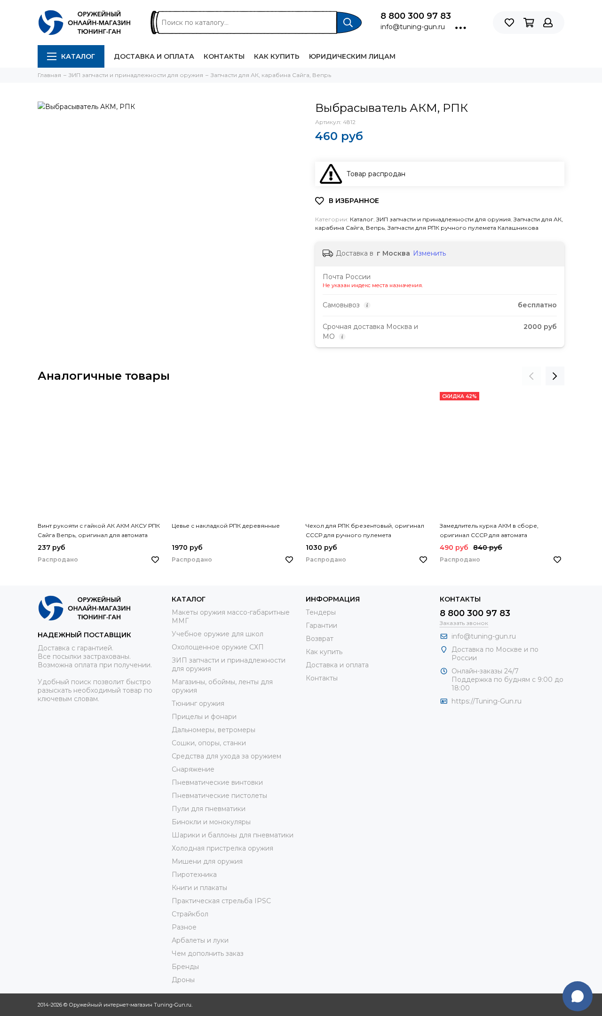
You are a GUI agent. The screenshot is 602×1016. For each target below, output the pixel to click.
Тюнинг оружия (198, 703)
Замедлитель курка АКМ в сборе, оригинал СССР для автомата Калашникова (489, 531)
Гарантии (321, 625)
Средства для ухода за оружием (226, 756)
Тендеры (321, 612)
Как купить (277, 56)
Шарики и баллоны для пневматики (232, 835)
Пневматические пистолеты (219, 795)
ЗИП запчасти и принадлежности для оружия (443, 219)
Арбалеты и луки (200, 940)
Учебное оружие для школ (217, 634)
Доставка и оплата (154, 56)
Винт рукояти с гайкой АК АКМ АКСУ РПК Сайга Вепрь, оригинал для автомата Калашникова (99, 531)
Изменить (429, 253)
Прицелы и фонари (204, 716)
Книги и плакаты (199, 887)
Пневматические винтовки (217, 782)
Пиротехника (194, 874)
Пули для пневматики (209, 809)
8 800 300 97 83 (415, 16)
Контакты (224, 56)
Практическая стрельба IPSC (221, 901)
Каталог (78, 56)
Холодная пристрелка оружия (222, 848)
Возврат (319, 638)
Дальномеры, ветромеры (213, 730)
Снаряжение (193, 769)
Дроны (183, 980)
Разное (184, 927)
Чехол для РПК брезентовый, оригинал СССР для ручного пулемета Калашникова (365, 531)
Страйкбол (190, 914)
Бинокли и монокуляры (211, 822)
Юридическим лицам (352, 56)
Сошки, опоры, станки (209, 743)
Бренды (185, 966)
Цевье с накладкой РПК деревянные (226, 525)
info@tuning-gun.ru (412, 27)
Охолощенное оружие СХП (218, 647)
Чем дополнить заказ (208, 953)
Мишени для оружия (207, 861)
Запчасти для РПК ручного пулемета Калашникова (463, 227)
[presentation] (531, 376)
